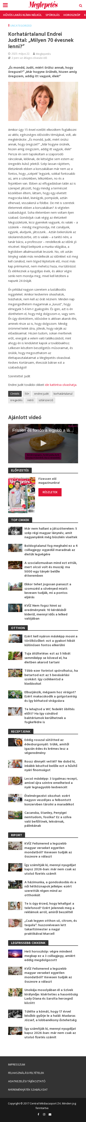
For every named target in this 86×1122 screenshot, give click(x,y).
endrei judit (41, 393)
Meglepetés (43, 54)
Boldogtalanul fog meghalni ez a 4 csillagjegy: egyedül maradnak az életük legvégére (51, 550)
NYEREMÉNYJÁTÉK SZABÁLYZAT (28, 1089)
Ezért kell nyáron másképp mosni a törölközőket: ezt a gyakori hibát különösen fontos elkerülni (50, 640)
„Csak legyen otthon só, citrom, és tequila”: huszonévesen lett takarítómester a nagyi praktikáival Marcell (50, 927)
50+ (27, 393)
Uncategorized (21, 25)
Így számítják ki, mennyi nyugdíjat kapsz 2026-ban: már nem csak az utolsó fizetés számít (50, 869)
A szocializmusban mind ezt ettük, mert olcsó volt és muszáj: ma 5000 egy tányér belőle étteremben (50, 569)
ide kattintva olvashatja (60, 385)
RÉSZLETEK (50, 492)
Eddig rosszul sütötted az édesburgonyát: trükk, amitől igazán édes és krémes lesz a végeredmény (46, 746)
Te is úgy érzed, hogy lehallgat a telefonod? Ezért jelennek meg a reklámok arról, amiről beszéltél (49, 908)
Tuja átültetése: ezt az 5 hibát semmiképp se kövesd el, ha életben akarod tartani (47, 658)
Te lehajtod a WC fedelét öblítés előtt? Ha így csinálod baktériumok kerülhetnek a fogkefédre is (49, 715)
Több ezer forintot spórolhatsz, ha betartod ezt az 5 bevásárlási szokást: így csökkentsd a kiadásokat (51, 677)
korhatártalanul (63, 393)
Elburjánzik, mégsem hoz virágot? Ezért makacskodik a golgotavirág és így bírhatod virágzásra (50, 696)
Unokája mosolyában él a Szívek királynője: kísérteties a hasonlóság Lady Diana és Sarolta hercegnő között (51, 996)
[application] (43, 443)
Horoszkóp (71, 15)
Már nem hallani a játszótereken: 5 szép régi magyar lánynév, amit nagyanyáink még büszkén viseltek (50, 533)
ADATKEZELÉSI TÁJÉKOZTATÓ (27, 1081)
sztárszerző (46, 400)
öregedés (16, 400)
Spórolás (53, 15)
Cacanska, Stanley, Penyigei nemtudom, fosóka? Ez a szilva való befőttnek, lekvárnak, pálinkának (47, 819)
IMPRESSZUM (16, 1064)
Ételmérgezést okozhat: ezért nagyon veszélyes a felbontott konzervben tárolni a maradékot (49, 800)
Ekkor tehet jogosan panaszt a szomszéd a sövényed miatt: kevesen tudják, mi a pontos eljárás (47, 591)
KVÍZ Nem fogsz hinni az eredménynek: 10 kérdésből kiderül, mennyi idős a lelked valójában (45, 612)
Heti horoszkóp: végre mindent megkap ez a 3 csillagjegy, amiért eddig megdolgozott (49, 956)
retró (30, 400)
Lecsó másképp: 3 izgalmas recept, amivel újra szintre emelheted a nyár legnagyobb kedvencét (51, 783)
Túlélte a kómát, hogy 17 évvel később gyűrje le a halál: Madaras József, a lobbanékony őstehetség (50, 1016)
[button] (43, 443)
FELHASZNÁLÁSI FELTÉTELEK (26, 1073)
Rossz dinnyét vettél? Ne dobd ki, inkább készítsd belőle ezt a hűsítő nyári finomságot (50, 766)
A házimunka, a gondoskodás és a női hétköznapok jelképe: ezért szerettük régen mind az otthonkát (50, 888)
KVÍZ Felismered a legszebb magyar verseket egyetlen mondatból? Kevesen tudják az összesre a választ (48, 850)
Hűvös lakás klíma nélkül (22, 15)
